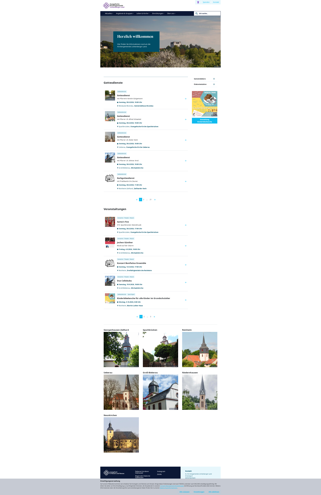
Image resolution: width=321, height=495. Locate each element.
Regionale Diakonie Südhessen (142, 477)
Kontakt (216, 2)
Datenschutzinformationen (169, 488)
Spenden (206, 2)
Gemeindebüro (200, 79)
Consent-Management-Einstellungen (172, 486)
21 (151, 199)
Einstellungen (199, 492)
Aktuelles (108, 13)
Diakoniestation (200, 84)
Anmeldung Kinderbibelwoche (204, 120)
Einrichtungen (157, 13)
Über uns (170, 13)
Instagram (161, 471)
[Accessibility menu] (198, 2)
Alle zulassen (184, 492)
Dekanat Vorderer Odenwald (142, 472)
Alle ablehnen (214, 492)
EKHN (159, 474)
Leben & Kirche (142, 13)
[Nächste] (155, 199)
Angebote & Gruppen (124, 13)
